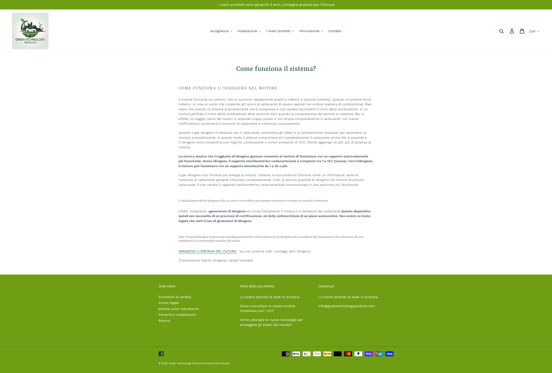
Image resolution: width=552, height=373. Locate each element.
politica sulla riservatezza (178, 309)
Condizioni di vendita (174, 297)
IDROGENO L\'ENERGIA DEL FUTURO (207, 251)
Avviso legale (168, 303)
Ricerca (164, 321)
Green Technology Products (186, 363)
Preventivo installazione (177, 315)
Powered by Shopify (217, 363)
